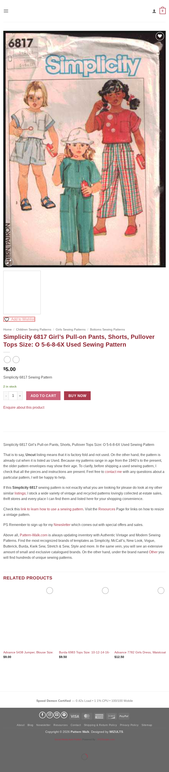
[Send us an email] (56, 715)
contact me (113, 472)
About (20, 725)
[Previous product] (16, 359)
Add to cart (43, 396)
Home (7, 329)
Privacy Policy (129, 725)
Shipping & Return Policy (100, 725)
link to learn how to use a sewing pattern (52, 509)
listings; (20, 493)
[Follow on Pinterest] (64, 715)
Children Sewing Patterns (33, 329)
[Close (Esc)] (43, 745)
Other (153, 552)
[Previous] (12, 149)
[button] (6, 11)
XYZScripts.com (106, 739)
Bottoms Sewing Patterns (107, 329)
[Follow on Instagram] (49, 715)
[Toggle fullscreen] (17, 745)
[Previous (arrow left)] (4, 764)
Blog (30, 725)
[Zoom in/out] (4, 745)
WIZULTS (116, 731)
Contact (76, 725)
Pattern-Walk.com (33, 535)
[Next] (157, 149)
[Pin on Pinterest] (15, 418)
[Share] (30, 745)
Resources (106, 509)
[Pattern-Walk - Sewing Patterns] (84, 11)
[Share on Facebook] (7, 418)
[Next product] (7, 359)
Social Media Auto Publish (68, 739)
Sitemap (146, 725)
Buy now (77, 396)
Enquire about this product (23, 407)
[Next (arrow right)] (17, 764)
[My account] (154, 11)
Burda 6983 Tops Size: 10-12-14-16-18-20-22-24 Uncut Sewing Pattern (108, 652)
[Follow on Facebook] (42, 715)
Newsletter (62, 525)
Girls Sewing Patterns (71, 329)
